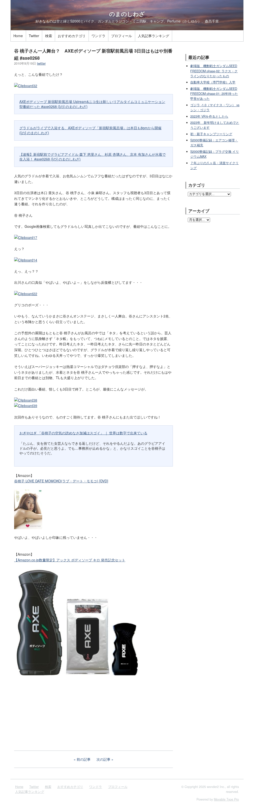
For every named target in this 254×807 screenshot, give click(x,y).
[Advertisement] (51, 713)
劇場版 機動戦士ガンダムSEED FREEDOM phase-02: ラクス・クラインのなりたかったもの (214, 71)
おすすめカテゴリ (72, 35)
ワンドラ (98, 35)
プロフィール (121, 35)
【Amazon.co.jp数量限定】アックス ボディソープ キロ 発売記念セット (69, 559)
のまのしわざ (127, 14)
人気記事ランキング (153, 35)
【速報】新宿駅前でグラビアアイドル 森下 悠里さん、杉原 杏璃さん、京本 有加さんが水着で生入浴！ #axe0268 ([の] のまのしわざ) (92, 157)
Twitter (34, 35)
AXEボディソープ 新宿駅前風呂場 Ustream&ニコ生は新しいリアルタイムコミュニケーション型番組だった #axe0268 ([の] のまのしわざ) (92, 104)
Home (18, 35)
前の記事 (84, 759)
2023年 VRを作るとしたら (209, 116)
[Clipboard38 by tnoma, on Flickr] (25, 400)
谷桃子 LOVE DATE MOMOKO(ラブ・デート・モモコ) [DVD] (61, 480)
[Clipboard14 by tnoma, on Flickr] (25, 260)
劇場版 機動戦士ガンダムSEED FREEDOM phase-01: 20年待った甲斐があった (214, 93)
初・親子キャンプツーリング (211, 134)
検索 (48, 35)
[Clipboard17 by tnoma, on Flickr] (25, 237)
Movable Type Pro (226, 799)
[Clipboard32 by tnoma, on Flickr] (25, 85)
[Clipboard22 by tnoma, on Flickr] (25, 293)
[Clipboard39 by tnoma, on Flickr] (25, 405)
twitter (41, 63)
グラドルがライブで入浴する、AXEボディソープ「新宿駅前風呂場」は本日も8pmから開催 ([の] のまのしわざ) (90, 130)
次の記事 (103, 759)
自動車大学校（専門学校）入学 (212, 82)
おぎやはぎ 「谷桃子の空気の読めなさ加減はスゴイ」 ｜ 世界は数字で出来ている (83, 432)
